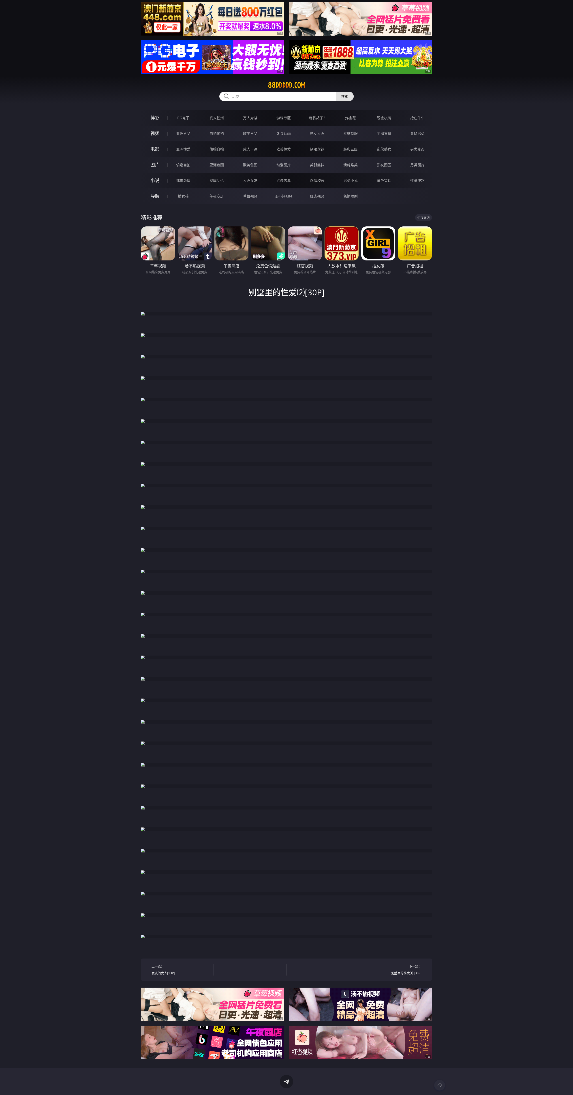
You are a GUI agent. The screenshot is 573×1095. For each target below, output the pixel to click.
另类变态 (417, 149)
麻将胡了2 (317, 117)
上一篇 (163, 969)
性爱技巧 (417, 180)
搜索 (344, 96)
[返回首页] (439, 1085)
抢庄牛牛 (417, 117)
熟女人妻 (317, 133)
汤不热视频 (284, 196)
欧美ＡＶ (250, 133)
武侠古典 (283, 180)
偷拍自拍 (217, 149)
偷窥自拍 (183, 164)
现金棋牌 (384, 117)
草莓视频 (250, 196)
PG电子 (183, 117)
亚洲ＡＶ (183, 133)
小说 (154, 180)
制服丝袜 (317, 149)
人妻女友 (250, 180)
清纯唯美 (350, 164)
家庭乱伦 (217, 180)
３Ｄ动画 (283, 133)
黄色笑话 (384, 180)
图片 (154, 165)
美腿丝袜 (317, 164)
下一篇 (406, 969)
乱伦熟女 (384, 149)
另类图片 (417, 164)
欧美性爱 (283, 149)
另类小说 (350, 180)
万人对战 (250, 117)
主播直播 (384, 133)
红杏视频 (317, 196)
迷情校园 (317, 180)
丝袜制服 (350, 133)
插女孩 (183, 196)
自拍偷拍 (217, 133)
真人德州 (217, 117)
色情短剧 (350, 196)
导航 (154, 196)
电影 (154, 149)
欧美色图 (250, 164)
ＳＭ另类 (417, 133)
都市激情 (183, 180)
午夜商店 (217, 196)
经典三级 (350, 149)
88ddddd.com (286, 85)
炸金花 (350, 117)
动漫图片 (283, 164)
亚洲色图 (217, 164)
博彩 (154, 118)
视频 (154, 133)
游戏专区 (283, 117)
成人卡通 (250, 149)
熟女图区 (384, 164)
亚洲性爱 (183, 149)
